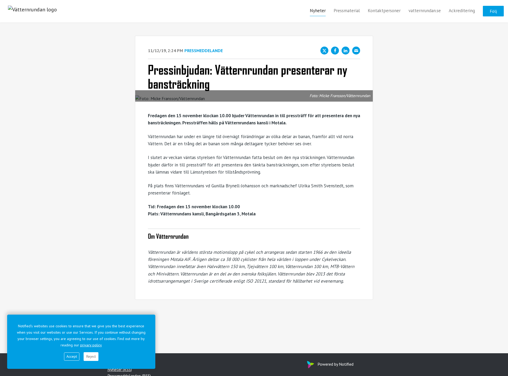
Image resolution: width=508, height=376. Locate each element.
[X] (324, 51)
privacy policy (91, 345)
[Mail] (356, 51)
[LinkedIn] (346, 51)
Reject (91, 356)
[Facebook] (335, 51)
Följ (493, 11)
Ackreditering (462, 11)
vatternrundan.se (425, 11)
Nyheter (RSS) (119, 369)
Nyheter (318, 11)
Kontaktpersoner (384, 11)
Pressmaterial (347, 11)
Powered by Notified (335, 364)
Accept (71, 356)
